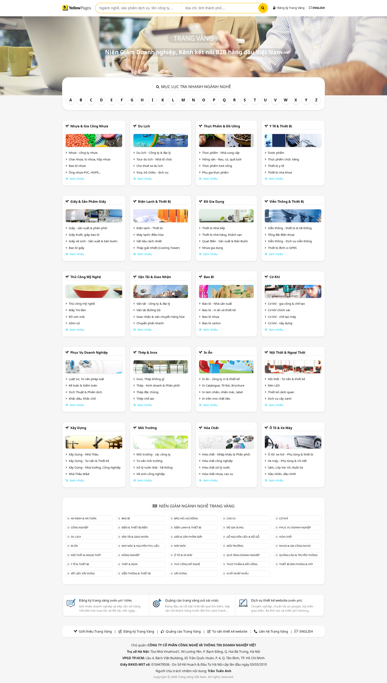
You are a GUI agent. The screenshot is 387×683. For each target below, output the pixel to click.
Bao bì (209, 277)
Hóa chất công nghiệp (217, 461)
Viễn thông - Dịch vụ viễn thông (290, 241)
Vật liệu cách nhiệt (149, 241)
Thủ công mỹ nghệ (85, 277)
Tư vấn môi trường (149, 461)
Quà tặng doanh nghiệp (243, 555)
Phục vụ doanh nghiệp (89, 352)
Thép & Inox (147, 352)
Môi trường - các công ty (153, 454)
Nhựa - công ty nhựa (83, 153)
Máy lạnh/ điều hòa (149, 235)
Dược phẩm (276, 153)
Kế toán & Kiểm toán (83, 385)
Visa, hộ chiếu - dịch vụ (152, 172)
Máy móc (180, 546)
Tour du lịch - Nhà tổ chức (154, 159)
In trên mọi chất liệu (216, 398)
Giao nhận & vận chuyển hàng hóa (160, 317)
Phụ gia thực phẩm (215, 172)
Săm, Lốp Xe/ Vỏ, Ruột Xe (285, 467)
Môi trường (147, 428)
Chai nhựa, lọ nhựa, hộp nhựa (89, 159)
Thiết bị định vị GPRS (282, 248)
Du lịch (144, 126)
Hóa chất (211, 428)
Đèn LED (274, 385)
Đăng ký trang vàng (105, 600)
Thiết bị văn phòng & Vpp (296, 564)
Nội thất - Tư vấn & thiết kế (286, 379)
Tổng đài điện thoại (281, 235)
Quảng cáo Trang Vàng (183, 631)
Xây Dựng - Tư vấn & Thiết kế (89, 461)
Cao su (231, 518)
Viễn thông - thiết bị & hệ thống (290, 228)
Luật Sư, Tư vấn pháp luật (86, 379)
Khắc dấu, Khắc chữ (82, 398)
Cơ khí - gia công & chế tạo (286, 303)
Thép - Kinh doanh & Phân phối (158, 385)
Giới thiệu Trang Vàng (95, 631)
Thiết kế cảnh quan (281, 392)
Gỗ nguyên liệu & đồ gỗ (243, 536)
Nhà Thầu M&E (79, 474)
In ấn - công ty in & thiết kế (221, 379)
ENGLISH (318, 8)
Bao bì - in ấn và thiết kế (219, 310)
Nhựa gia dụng (212, 248)
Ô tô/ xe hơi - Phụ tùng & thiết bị (290, 454)
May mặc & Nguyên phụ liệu (140, 546)
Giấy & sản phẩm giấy (88, 201)
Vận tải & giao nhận (154, 277)
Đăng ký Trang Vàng (291, 8)
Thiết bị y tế (276, 166)
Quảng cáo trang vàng (191, 600)
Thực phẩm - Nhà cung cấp (220, 153)
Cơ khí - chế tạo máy (282, 317)
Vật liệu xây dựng (83, 573)
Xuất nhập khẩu (238, 573)
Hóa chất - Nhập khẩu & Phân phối (226, 454)
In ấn (208, 352)
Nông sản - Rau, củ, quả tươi (221, 159)
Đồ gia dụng (214, 201)
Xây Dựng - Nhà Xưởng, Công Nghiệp (95, 467)
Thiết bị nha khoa (280, 172)
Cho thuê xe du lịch (149, 166)
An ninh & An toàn (83, 518)
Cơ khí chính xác (279, 310)
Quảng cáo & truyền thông (298, 555)
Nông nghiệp (131, 555)
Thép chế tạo (145, 398)
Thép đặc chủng (147, 392)
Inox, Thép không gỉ (150, 379)
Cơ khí (274, 277)
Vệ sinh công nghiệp (150, 474)
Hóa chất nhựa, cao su (217, 474)
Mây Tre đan (77, 310)
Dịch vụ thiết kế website (276, 600)
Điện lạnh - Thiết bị (149, 228)
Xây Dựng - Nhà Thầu (83, 454)
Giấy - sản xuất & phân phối (88, 228)
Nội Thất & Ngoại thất (287, 352)
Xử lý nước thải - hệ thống (154, 467)
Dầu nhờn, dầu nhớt (282, 474)
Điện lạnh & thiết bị (154, 201)
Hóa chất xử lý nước (216, 467)
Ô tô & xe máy (280, 428)
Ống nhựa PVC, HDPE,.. (85, 172)
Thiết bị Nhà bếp (213, 228)
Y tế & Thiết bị (280, 126)
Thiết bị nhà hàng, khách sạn (222, 235)
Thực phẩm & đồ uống (222, 126)
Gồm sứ (74, 323)
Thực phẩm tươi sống (217, 166)
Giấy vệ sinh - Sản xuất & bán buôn (93, 241)
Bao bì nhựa (77, 166)
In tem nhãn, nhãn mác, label (222, 392)
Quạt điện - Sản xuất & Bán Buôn (225, 241)
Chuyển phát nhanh (150, 323)
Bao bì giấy (76, 248)
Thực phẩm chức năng (283, 159)
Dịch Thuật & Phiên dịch (85, 392)
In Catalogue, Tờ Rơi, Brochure (223, 385)
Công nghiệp (79, 527)
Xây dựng (78, 428)
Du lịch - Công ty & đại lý (153, 153)
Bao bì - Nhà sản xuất (217, 303)
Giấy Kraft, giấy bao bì (84, 235)
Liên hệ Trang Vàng (273, 631)
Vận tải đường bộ (148, 310)
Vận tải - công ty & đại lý (153, 303)
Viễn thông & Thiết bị (286, 201)
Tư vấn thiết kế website (230, 631)
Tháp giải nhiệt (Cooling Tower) (158, 248)
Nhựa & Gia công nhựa (89, 126)
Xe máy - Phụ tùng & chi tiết (287, 461)
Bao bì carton (211, 323)
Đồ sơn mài (77, 317)
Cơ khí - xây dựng (280, 323)
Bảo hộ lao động (186, 518)
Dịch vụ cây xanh (279, 398)
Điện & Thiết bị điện (135, 527)
